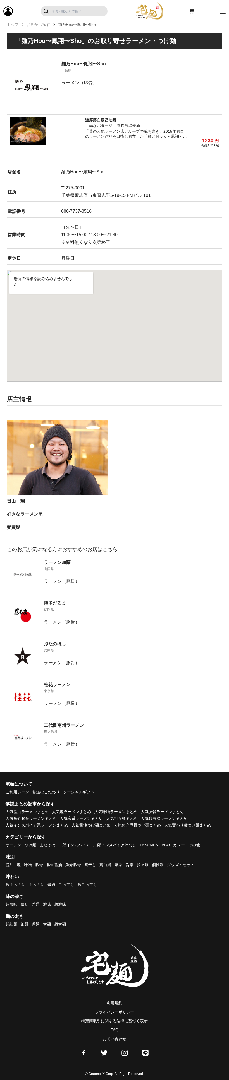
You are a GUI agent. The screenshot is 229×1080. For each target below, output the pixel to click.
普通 (51, 884)
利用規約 (114, 1003)
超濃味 (60, 904)
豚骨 (39, 864)
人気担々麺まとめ (121, 818)
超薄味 (11, 904)
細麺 (24, 924)
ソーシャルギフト (78, 792)
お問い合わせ (114, 1038)
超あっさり (15, 884)
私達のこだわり (46, 792)
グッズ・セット (180, 864)
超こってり (87, 884)
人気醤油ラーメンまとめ (27, 812)
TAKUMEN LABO (155, 845)
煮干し (90, 864)
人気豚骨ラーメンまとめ (162, 812)
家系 (118, 864)
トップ (13, 24)
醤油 (9, 864)
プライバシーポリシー (114, 1012)
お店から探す (38, 24)
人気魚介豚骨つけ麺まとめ (137, 825)
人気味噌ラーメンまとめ (115, 812)
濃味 (47, 904)
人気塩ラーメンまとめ (71, 812)
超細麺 (11, 924)
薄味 (24, 904)
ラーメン (13, 845)
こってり (66, 884)
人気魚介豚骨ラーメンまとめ (31, 818)
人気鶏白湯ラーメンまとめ (164, 818)
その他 (194, 845)
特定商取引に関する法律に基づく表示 (114, 1021)
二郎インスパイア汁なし (114, 845)
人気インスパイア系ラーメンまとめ (37, 825)
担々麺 (143, 864)
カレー (179, 845)
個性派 (158, 864)
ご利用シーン (17, 792)
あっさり (36, 884)
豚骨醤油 (54, 864)
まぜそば (47, 845)
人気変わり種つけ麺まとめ (187, 825)
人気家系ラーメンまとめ (81, 818)
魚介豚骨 (73, 864)
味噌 (28, 864)
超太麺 (60, 924)
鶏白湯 (105, 864)
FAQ (114, 1030)
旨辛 (129, 864)
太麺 (47, 924)
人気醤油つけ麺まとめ (91, 825)
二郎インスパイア (74, 845)
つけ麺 (30, 845)
